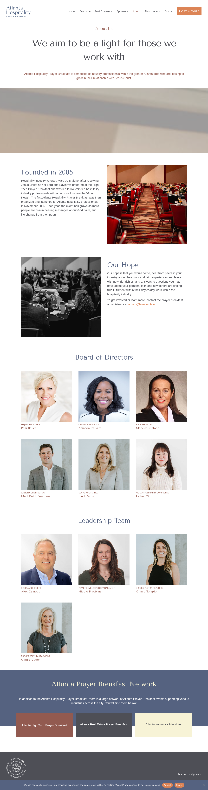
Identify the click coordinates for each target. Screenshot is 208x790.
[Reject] (204, 785)
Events (83, 11)
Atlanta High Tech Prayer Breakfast (44, 725)
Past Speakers (103, 11)
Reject (179, 785)
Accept (167, 785)
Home (71, 11)
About (136, 11)
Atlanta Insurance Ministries (164, 724)
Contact (169, 11)
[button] (90, 11)
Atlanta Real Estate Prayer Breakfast (104, 724)
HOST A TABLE (189, 11)
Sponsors (122, 11)
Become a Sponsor (190, 774)
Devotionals (152, 11)
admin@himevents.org (142, 304)
